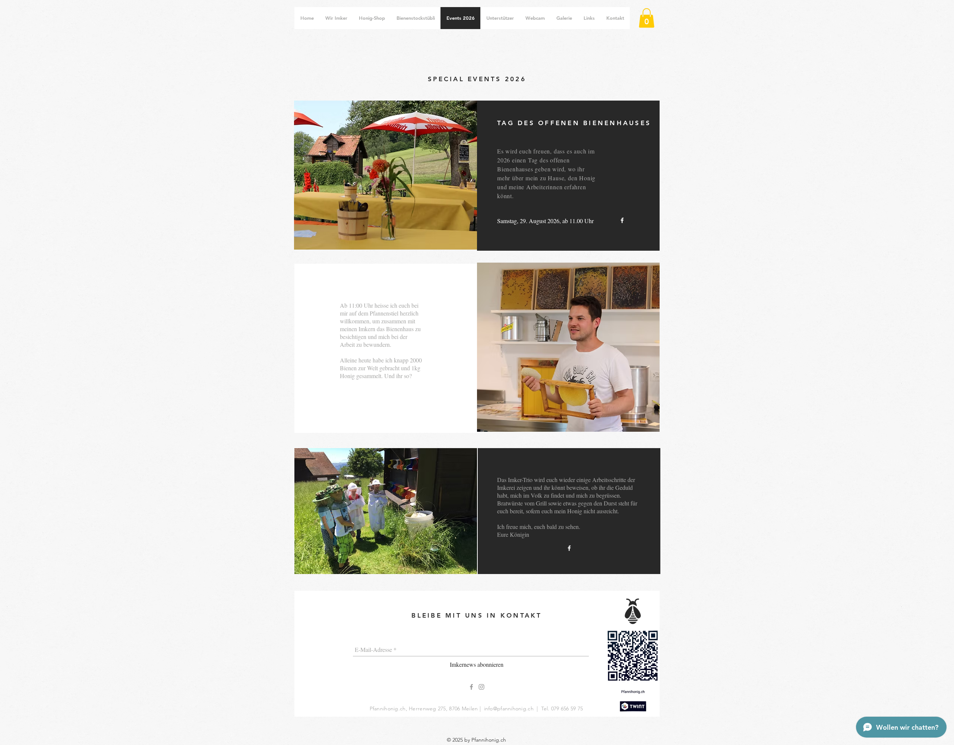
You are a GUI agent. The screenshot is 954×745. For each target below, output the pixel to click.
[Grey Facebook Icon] (471, 687)
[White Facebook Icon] (622, 220)
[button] (646, 18)
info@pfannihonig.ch (509, 708)
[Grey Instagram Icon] (481, 687)
